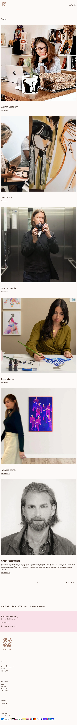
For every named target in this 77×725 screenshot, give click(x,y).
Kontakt (3, 669)
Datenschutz (5, 688)
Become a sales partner (37, 606)
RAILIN (6, 713)
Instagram (4, 703)
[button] (72, 5)
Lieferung (4, 665)
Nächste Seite (70, 583)
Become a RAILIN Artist (19, 606)
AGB (2, 684)
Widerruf (3, 686)
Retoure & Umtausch (7, 667)
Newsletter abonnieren (8, 626)
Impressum (4, 690)
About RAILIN (5, 606)
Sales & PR (4, 671)
